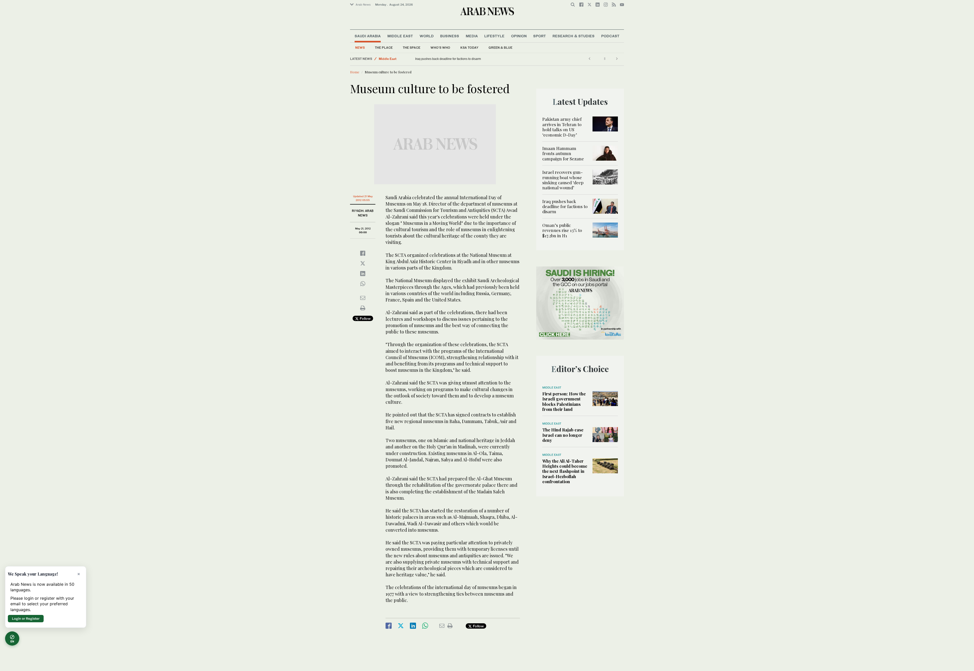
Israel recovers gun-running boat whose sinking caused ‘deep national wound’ (562, 179)
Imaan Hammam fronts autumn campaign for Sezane (563, 153)
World (427, 36)
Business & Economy (394, 61)
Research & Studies (573, 36)
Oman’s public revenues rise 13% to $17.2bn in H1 (562, 230)
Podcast (610, 36)
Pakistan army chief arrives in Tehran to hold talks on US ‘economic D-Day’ (562, 126)
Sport (539, 36)
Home (354, 72)
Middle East (400, 36)
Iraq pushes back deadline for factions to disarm (448, 59)
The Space (411, 47)
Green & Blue (500, 47)
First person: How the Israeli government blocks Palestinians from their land (564, 401)
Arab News (363, 4)
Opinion (519, 36)
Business (449, 36)
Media (472, 36)
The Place (384, 47)
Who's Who (440, 47)
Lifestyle (494, 36)
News (360, 47)
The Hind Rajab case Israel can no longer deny (562, 435)
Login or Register (26, 618)
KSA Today (469, 47)
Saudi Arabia (368, 36)
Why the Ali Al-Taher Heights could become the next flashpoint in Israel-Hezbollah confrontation (564, 471)
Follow (365, 318)
